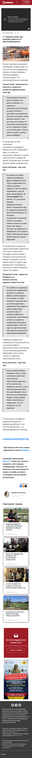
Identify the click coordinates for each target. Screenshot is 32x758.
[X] (26, 486)
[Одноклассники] (23, 486)
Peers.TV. (6, 461)
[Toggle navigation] (17, 2)
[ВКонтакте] (21, 486)
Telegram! (25, 450)
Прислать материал (16, 650)
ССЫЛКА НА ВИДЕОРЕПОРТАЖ (16, 439)
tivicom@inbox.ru (6, 747)
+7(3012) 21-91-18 (17, 735)
